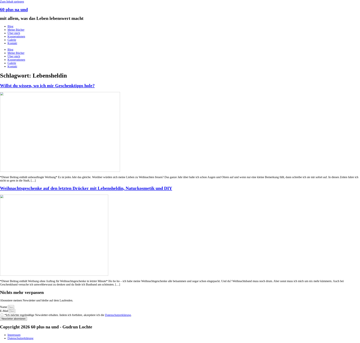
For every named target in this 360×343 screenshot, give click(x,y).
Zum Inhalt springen (12, 1)
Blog (10, 26)
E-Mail (4, 310)
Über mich (14, 33)
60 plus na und (14, 9)
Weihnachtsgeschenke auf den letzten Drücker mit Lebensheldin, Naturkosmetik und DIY (86, 188)
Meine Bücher (16, 29)
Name (4, 307)
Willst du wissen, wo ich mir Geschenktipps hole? (47, 85)
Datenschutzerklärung (118, 315)
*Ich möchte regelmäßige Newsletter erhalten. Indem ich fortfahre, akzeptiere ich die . (68, 315)
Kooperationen (16, 36)
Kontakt (12, 43)
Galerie (12, 39)
